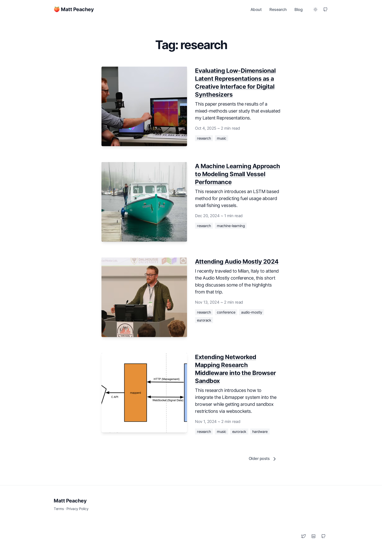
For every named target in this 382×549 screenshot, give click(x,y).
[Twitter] (303, 536)
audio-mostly (251, 312)
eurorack (204, 320)
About (256, 9)
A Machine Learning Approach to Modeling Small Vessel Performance (237, 174)
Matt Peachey (70, 501)
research (204, 138)
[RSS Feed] (325, 10)
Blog (298, 9)
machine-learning (231, 226)
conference (226, 312)
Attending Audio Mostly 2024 (237, 261)
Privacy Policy (77, 509)
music (221, 138)
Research (277, 9)
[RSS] (313, 536)
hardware (260, 431)
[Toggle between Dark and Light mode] (315, 10)
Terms (59, 509)
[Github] (323, 536)
